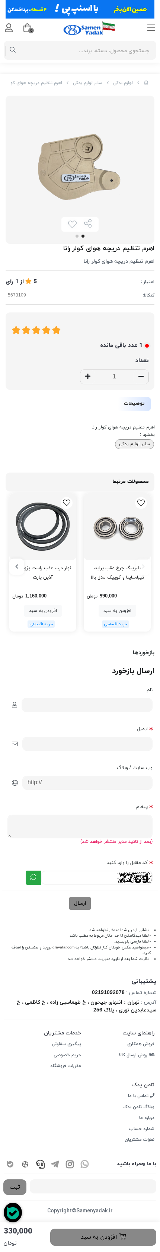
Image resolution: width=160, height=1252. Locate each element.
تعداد (142, 361)
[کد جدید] (33, 878)
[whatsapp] (84, 1165)
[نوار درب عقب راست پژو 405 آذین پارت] (42, 526)
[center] (12, 50)
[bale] (10, 1165)
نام (150, 690)
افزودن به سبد (100, 1237)
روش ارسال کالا (134, 1055)
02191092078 (108, 992)
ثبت (15, 1187)
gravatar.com (63, 947)
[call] (40, 1165)
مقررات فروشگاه (65, 1066)
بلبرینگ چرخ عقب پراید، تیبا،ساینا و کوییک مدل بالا (117, 573)
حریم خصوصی (67, 1055)
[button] (143, 567)
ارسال (80, 903)
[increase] (87, 377)
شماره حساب (141, 1129)
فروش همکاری (140, 1044)
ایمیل (142, 729)
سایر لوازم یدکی (87, 83)
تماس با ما (139, 1096)
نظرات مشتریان (139, 1140)
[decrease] (141, 377)
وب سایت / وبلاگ (135, 768)
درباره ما (146, 1118)
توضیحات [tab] (134, 403)
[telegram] (55, 1165)
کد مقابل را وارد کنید (127, 862)
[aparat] (25, 1165)
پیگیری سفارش (66, 1044)
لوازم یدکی (123, 83)
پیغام (142, 807)
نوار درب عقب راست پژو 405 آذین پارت (43, 573)
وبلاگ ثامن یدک (138, 1107)
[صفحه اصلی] (146, 83)
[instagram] (70, 1165)
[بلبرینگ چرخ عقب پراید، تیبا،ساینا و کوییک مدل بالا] (117, 526)
